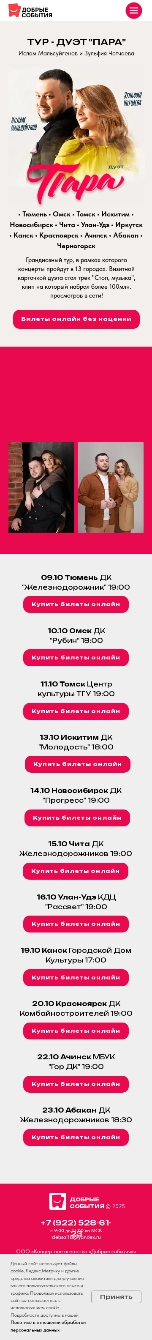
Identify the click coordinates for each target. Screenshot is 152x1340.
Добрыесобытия (87, 1202)
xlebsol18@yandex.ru (76, 1237)
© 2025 (115, 1206)
